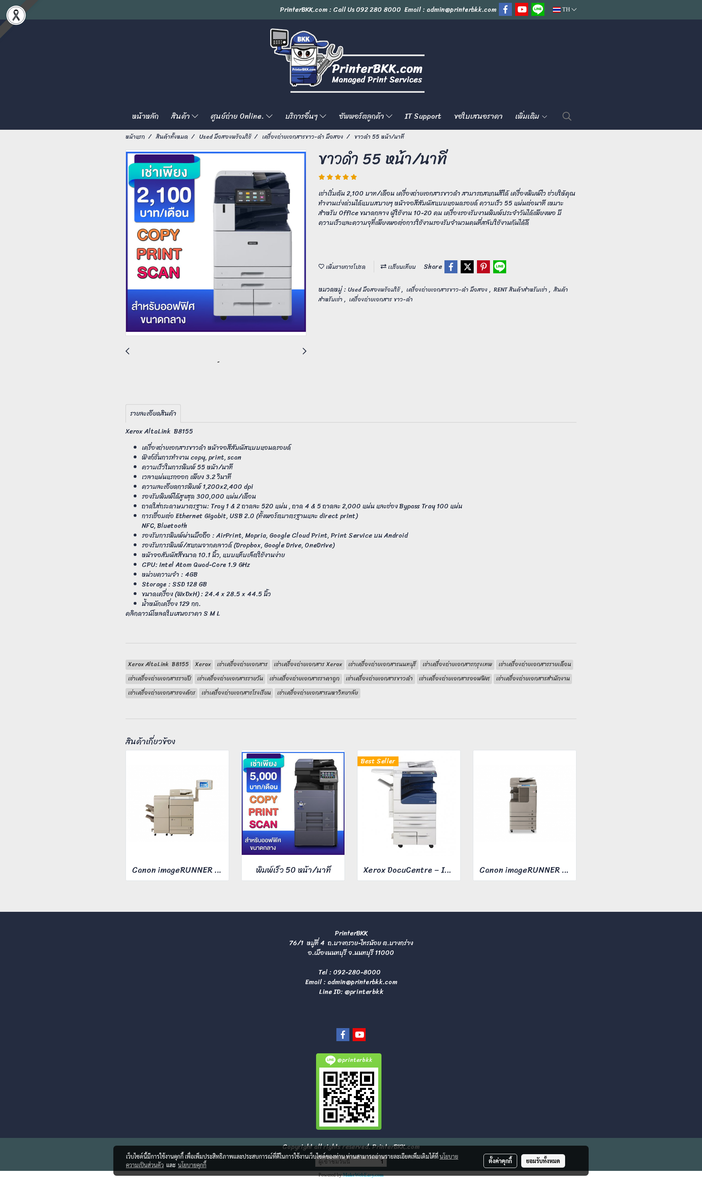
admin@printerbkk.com (362, 982)
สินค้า (181, 116)
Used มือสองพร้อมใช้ (374, 290)
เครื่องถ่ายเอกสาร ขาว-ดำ (381, 299)
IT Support (423, 116)
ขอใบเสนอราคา (478, 116)
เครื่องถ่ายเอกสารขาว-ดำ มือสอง (447, 290)
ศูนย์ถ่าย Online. (238, 116)
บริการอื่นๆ (302, 116)
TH (566, 10)
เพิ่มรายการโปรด (345, 267)
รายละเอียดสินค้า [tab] (153, 413)
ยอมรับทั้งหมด (543, 1160)
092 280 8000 (378, 9)
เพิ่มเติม (528, 116)
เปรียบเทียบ (401, 267)
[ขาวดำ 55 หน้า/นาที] (216, 243)
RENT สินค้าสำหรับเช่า (521, 290)
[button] (567, 116)
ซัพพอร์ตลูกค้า (362, 116)
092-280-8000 (357, 972)
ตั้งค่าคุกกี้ (500, 1160)
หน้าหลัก (145, 116)
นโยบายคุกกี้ (192, 1164)
